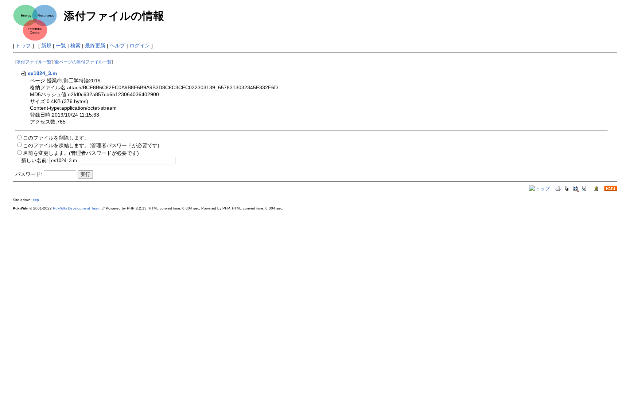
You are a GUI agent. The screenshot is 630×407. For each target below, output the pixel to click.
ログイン (139, 45)
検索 (75, 45)
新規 (46, 45)
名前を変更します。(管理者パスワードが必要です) (81, 153)
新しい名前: (34, 160)
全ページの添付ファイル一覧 (83, 62)
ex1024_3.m (42, 73)
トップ (23, 45)
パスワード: (28, 174)
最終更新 (95, 45)
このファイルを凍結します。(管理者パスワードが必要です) (91, 145)
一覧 (61, 45)
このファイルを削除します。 (56, 138)
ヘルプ (117, 45)
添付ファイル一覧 (33, 62)
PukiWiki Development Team (76, 208)
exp (36, 200)
